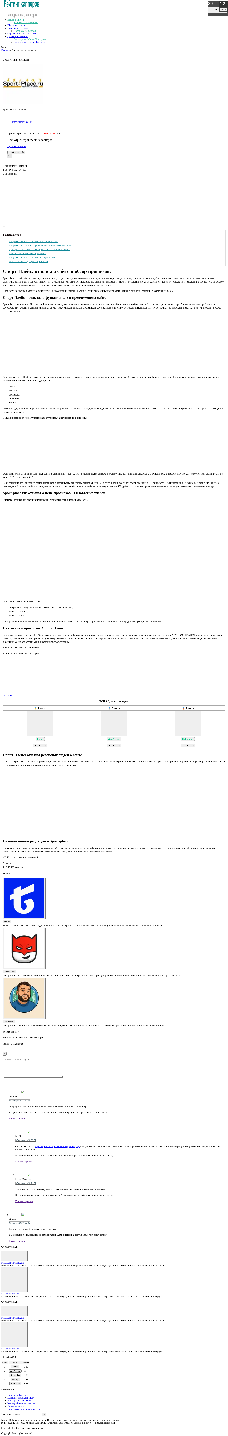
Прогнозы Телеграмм (18, 1395)
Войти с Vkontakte (13, 1043)
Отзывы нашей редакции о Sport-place (28, 261)
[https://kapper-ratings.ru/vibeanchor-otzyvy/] (114, 723)
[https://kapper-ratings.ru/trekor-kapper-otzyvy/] (40, 723)
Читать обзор (40, 745)
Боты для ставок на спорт (20, 1397)
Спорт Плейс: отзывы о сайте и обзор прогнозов (33, 241)
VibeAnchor (114, 739)
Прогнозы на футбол (25, 31)
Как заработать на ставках (21, 1403)
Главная (5, 50)
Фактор (15, 1379)
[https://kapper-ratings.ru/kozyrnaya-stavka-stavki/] (14, 1279)
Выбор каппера (15, 19)
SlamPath (15, 1383)
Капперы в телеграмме (26, 22)
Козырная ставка (10, 1293)
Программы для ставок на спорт (24, 1409)
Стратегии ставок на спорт (21, 33)
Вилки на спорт (15, 1406)
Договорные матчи (17, 36)
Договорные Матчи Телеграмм (30, 39)
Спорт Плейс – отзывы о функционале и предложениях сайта (40, 245)
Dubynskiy (188, 739)
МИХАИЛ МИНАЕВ (12, 1262)
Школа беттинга (16, 25)
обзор (218, 9)
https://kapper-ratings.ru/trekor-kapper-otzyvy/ (57, 1146)
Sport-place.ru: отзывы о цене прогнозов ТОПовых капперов (39, 249)
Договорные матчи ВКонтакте (30, 42)
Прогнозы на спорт (17, 28)
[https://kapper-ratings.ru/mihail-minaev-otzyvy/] (14, 1256)
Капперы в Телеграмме (19, 1400)
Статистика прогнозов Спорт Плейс (27, 253)
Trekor (40, 739)
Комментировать (18, 1118)
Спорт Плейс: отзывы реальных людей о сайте (32, 257)
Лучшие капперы (16, 146)
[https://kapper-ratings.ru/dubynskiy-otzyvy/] (188, 723)
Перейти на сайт (16, 152)
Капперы (7, 695)
